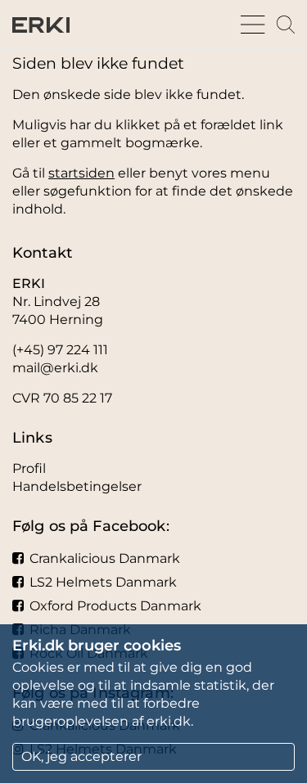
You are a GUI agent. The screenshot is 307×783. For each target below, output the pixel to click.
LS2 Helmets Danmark (103, 582)
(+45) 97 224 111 (60, 350)
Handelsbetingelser (77, 486)
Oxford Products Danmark (115, 606)
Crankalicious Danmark (104, 558)
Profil (29, 468)
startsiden (81, 173)
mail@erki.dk (55, 368)
